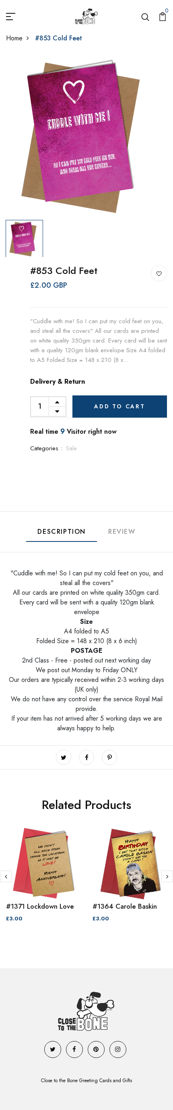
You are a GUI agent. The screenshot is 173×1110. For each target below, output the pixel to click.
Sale (71, 448)
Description (61, 531)
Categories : (46, 448)
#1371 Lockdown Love (40, 906)
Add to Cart (119, 406)
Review (122, 531)
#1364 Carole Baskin (125, 906)
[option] (86, 135)
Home (14, 38)
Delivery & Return (57, 381)
